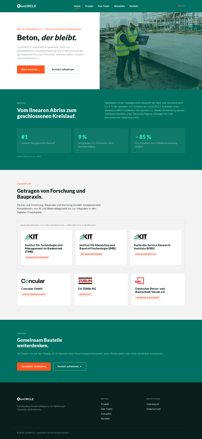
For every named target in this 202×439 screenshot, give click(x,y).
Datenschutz (154, 408)
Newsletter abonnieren (33, 366)
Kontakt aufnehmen (63, 69)
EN (183, 6)
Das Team (103, 6)
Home (77, 6)
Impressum (153, 404)
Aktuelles (119, 6)
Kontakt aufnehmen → (70, 366)
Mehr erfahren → (30, 69)
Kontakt (134, 6)
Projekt (89, 6)
